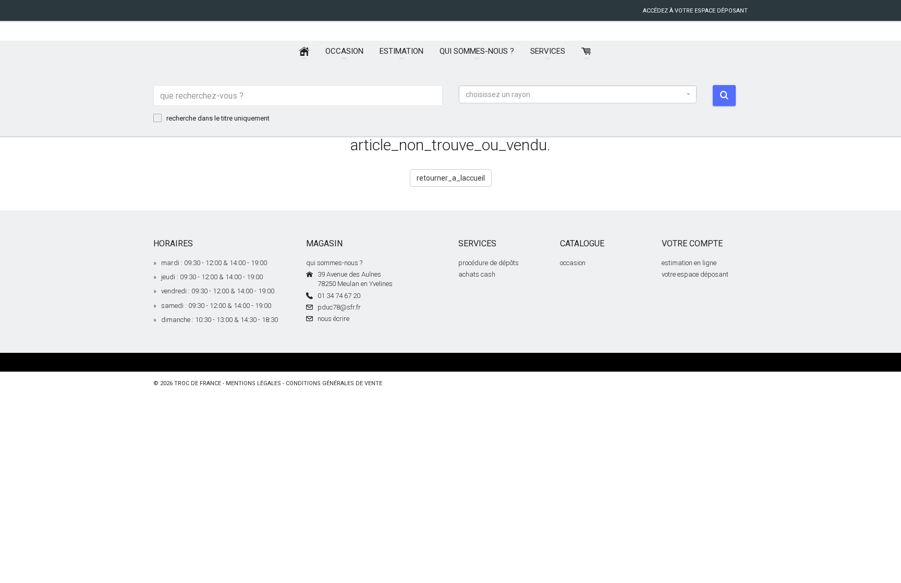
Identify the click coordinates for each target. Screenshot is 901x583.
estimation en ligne (689, 263)
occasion (573, 263)
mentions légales (253, 383)
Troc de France (197, 383)
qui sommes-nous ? (334, 263)
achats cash (476, 274)
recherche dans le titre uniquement (218, 118)
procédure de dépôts (488, 263)
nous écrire (333, 319)
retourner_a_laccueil (451, 178)
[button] (578, 94)
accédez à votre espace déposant (695, 10)
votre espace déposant (695, 274)
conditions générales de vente (334, 383)
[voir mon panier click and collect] (586, 51)
